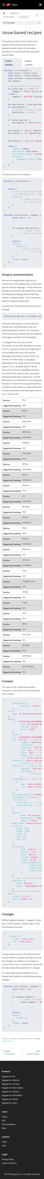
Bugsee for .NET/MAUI (12, 1095)
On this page (9, 22)
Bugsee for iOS (8, 1076)
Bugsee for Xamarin (10, 1091)
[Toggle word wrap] (35, 70)
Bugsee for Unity (9, 1103)
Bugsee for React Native (12, 1087)
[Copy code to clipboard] (39, 70)
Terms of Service (9, 1163)
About (4, 1116)
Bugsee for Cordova (11, 1084)
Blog (4, 1128)
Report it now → (8, 1041)
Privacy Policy (8, 1159)
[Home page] (4, 13)
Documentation (9, 1124)
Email (4, 1142)
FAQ (3, 1120)
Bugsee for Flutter (10, 1099)
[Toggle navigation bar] (3, 5)
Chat (4, 1145)
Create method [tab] (8, 63)
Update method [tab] (28, 63)
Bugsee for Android (10, 1080)
